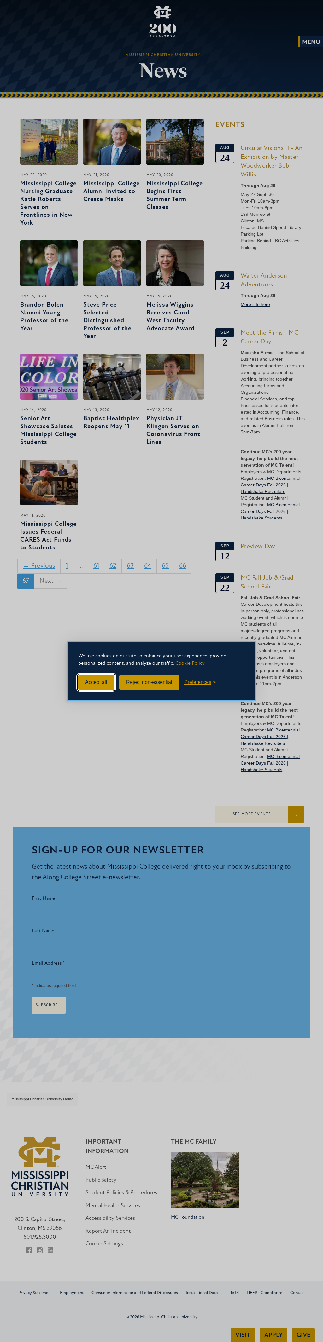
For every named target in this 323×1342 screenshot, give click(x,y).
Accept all (96, 682)
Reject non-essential (149, 682)
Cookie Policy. (190, 663)
